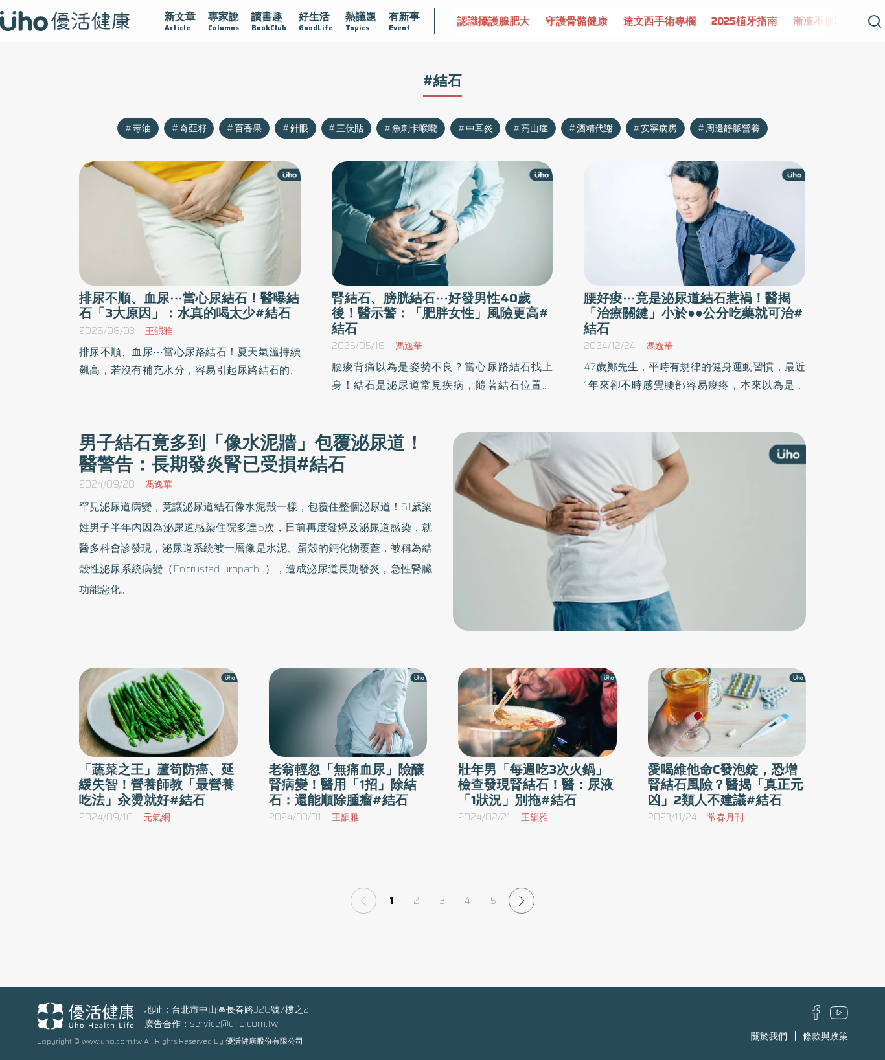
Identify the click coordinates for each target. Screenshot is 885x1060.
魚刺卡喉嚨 (414, 128)
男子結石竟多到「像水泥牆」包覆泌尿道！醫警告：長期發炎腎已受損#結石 (251, 453)
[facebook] (816, 1016)
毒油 (142, 128)
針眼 (299, 128)
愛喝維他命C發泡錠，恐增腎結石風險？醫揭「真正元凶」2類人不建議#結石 (725, 784)
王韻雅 (158, 331)
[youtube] (839, 1016)
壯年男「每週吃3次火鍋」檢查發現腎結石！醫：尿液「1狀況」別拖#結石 (536, 784)
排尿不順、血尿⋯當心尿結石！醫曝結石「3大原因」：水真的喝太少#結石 (189, 306)
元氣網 (156, 817)
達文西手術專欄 (659, 21)
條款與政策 (825, 1036)
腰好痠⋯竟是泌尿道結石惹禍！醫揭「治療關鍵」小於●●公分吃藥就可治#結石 (693, 313)
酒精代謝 (595, 128)
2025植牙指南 (744, 21)
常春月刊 (725, 817)
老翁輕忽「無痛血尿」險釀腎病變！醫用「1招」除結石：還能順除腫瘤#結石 (346, 784)
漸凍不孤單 (819, 21)
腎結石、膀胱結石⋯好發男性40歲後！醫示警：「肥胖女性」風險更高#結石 (440, 313)
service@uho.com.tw (234, 1024)
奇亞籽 (193, 128)
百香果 (248, 128)
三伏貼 (349, 128)
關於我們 (769, 1036)
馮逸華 (408, 346)
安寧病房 (659, 128)
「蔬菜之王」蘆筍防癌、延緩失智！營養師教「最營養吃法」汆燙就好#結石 (157, 784)
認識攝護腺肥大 (493, 21)
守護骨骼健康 (577, 21)
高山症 (534, 128)
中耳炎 (479, 128)
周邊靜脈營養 (733, 128)
